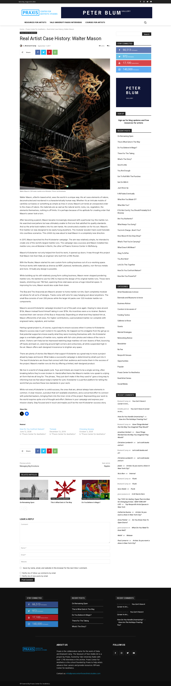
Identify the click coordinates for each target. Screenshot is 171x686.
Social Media (123, 384)
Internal (132, 473)
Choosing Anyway (86, 429)
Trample (53, 429)
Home (22, 29)
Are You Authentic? (125, 219)
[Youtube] (150, 1)
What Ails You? (123, 205)
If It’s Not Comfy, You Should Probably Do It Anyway (134, 211)
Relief (120, 535)
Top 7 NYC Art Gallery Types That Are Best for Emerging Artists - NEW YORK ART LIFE (134, 501)
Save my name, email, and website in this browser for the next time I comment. (55, 568)
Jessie (120, 466)
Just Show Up (123, 188)
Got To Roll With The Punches (129, 176)
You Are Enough (124, 171)
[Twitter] (147, 1)
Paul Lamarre (123, 540)
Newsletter (122, 344)
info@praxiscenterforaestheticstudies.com (83, 673)
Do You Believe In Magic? (91, 502)
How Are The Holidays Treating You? (133, 419)
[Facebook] (140, 1)
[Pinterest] (49, 52)
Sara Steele (122, 489)
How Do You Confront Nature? (32, 429)
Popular (121, 367)
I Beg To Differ (123, 253)
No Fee (120, 349)
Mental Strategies (125, 332)
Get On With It (123, 182)
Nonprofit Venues (124, 355)
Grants (120, 326)
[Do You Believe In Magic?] (96, 490)
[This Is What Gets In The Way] (65, 490)
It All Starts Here (138, 494)
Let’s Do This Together (126, 265)
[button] (145, 22)
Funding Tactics (124, 315)
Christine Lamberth (125, 442)
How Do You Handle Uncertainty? (131, 416)
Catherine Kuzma (124, 512)
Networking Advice (125, 338)
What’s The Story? (125, 159)
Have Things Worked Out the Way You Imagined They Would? (133, 434)
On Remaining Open (27, 502)
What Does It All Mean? (127, 247)
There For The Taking (126, 153)
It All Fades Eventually (126, 194)
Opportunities (123, 361)
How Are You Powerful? (127, 276)
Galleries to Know (124, 321)
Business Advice (124, 303)
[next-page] (25, 508)
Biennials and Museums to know (130, 298)
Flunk (134, 478)
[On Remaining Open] (34, 490)
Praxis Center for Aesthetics (35, 29)
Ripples (107, 466)
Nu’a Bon (121, 473)
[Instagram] (144, 1)
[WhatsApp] (55, 52)
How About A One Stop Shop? (129, 236)
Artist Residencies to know (128, 292)
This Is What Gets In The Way (61, 502)
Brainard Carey (30, 46)
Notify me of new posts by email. (35, 576)
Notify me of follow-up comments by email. (39, 573)
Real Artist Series (124, 378)
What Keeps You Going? (127, 224)
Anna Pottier (122, 520)
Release (129, 535)
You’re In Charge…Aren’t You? (129, 230)
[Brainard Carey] (21, 46)
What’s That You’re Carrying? (129, 242)
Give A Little (122, 165)
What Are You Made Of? (127, 199)
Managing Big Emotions (29, 466)
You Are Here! (123, 259)
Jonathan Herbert (124, 432)
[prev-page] (21, 508)
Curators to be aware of (127, 309)
